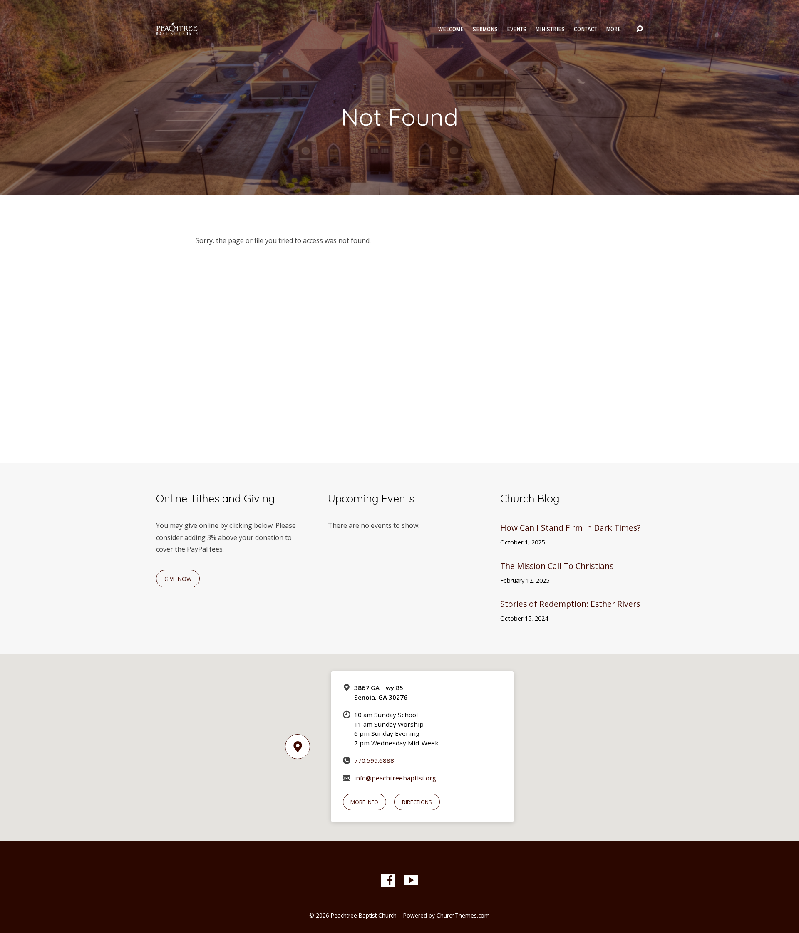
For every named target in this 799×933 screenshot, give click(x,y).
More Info (364, 802)
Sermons (485, 29)
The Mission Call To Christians (556, 566)
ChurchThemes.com (463, 915)
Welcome (451, 29)
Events (516, 29)
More (613, 29)
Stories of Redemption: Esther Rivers (570, 603)
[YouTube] (411, 880)
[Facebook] (388, 880)
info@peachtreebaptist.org (395, 778)
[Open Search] (639, 29)
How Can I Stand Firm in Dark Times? (570, 527)
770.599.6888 (374, 760)
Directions (417, 802)
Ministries (550, 29)
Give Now (178, 579)
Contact (585, 29)
